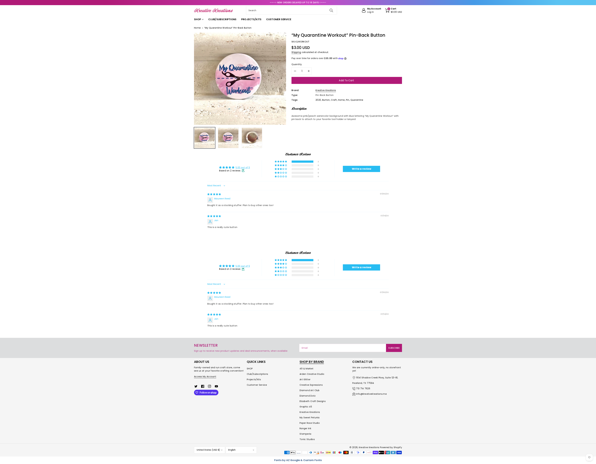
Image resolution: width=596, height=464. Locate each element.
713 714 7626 (363, 388)
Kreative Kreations (326, 90)
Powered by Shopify (391, 447)
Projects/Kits (254, 379)
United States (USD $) (208, 449)
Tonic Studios (307, 439)
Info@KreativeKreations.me (371, 393)
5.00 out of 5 (243, 167)
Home (197, 27)
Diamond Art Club (310, 390)
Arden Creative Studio (312, 374)
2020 (318, 99)
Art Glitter (305, 379)
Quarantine (356, 99)
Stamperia (305, 433)
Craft (334, 99)
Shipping (296, 52)
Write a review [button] (361, 169)
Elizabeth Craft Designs (313, 401)
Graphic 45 (306, 406)
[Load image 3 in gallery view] (251, 137)
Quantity (296, 64)
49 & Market (306, 368)
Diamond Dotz (308, 395)
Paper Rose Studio (310, 423)
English (232, 449)
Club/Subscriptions (257, 374)
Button (326, 99)
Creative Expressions (311, 384)
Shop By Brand (312, 362)
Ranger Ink (305, 428)
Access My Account (205, 376)
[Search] (331, 10)
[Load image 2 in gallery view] (228, 137)
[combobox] (291, 10)
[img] (214, 194)
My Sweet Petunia (310, 417)
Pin (347, 99)
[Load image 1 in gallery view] (204, 137)
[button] (393, 10)
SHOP (250, 368)
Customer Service (257, 384)
